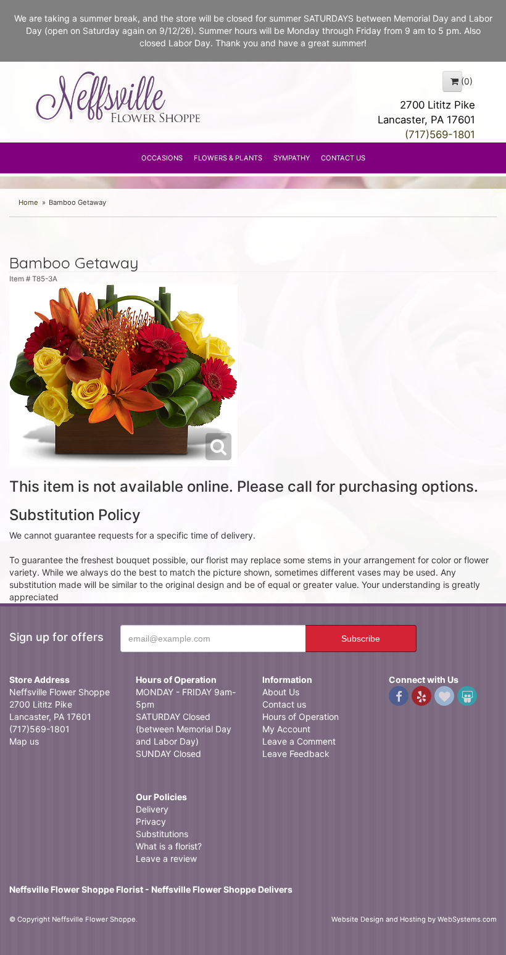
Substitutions (162, 834)
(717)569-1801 (440, 134)
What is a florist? (169, 846)
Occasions (162, 158)
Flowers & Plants (228, 158)
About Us (280, 692)
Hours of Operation (300, 716)
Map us (24, 741)
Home (28, 202)
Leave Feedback (296, 753)
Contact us (284, 704)
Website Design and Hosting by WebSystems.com (414, 919)
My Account (286, 729)
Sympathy (291, 158)
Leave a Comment (299, 741)
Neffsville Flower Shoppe (118, 97)
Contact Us (343, 158)
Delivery (152, 809)
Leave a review (166, 858)
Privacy (151, 821)
